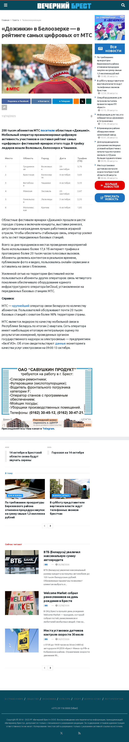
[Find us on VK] (52, 733)
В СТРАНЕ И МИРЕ (14, 699)
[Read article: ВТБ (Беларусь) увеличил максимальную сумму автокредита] (22, 562)
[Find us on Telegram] (66, 733)
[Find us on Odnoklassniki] (57, 733)
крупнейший (20, 305)
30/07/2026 (63, 639)
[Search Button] (123, 5)
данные (60, 343)
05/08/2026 (63, 564)
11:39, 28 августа (108, 124)
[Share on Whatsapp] (88, 101)
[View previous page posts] (44, 525)
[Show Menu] (5, 5)
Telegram (48, 428)
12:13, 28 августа (108, 110)
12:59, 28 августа (108, 93)
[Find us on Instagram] (70, 733)
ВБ (46, 564)
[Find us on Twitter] (61, 733)
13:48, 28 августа (108, 76)
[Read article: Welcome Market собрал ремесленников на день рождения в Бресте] (22, 603)
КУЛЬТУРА (64, 699)
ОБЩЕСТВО (33, 699)
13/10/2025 (9, 116)
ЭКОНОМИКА (49, 699)
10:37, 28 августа (108, 137)
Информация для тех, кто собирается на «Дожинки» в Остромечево (110, 117)
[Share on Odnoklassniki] (76, 101)
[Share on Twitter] (82, 101)
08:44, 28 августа (108, 178)
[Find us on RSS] (79, 733)
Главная (5, 20)
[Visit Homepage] (64, 5)
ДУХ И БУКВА (15, 496)
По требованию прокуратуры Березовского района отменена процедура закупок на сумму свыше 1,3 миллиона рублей (25, 510)
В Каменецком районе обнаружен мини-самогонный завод (108, 131)
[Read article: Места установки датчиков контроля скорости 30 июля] (22, 640)
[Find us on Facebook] (48, 733)
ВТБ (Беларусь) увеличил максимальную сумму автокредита (62, 555)
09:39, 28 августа (108, 161)
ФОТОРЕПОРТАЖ (114, 699)
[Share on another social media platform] (4, 107)
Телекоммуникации (31, 20)
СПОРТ (77, 699)
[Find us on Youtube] (75, 733)
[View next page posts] (50, 525)
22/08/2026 (63, 605)
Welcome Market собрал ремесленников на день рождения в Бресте (61, 596)
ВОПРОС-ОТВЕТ (61, 496)
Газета (15, 20)
